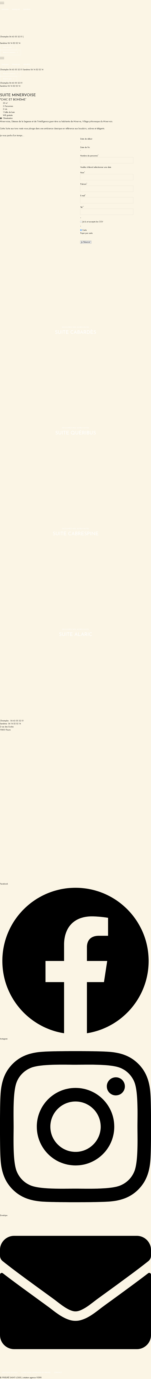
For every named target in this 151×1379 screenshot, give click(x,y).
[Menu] (2, 3)
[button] (8, 47)
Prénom (83, 184)
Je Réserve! (85, 242)
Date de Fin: (85, 147)
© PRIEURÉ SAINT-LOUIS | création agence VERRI (21, 1377)
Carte (84, 230)
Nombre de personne (89, 155)
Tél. (82, 207)
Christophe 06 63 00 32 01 (11, 36)
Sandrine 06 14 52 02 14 (10, 43)
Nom (82, 172)
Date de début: (86, 138)
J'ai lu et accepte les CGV (92, 221)
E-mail (83, 195)
